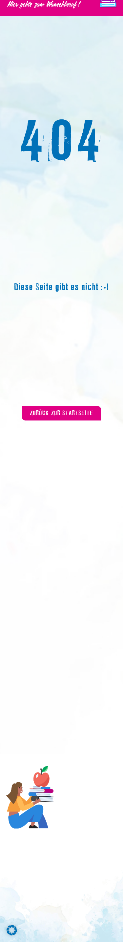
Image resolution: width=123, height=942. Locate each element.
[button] (12, 930)
